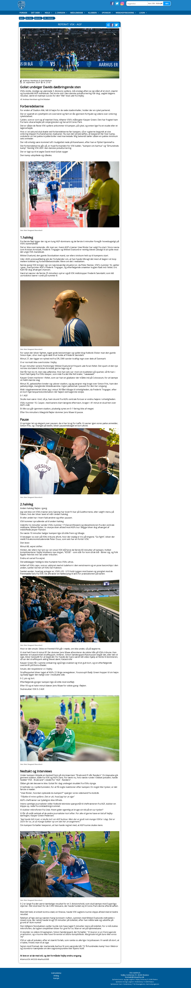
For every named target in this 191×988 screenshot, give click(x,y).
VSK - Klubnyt (48, 18)
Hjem (21, 18)
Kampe (56, 978)
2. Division (60, 12)
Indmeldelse (56, 973)
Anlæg (56, 975)
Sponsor (106, 12)
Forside (23, 12)
